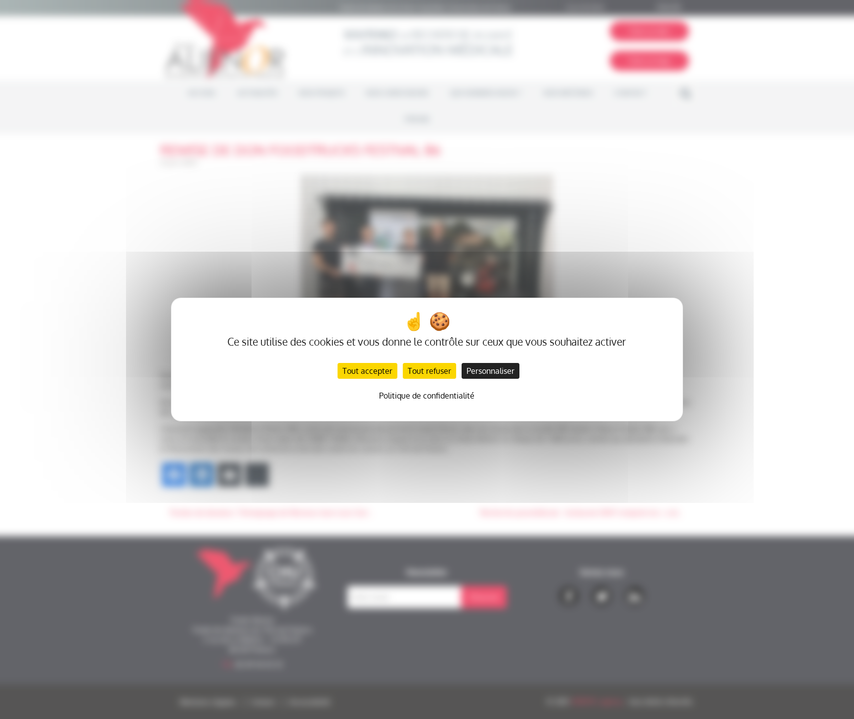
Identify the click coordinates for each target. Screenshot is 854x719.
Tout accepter (367, 371)
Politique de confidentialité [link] (426, 396)
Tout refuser (429, 371)
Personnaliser (490, 371)
